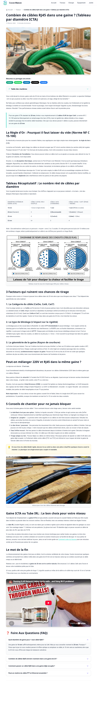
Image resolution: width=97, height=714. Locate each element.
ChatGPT (9, 82)
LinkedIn (26, 82)
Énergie (71, 3)
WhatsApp (18, 82)
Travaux (62, 3)
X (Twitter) (35, 82)
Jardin (91, 3)
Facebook (43, 82)
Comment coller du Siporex (67, 539)
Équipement (81, 3)
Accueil (53, 3)
